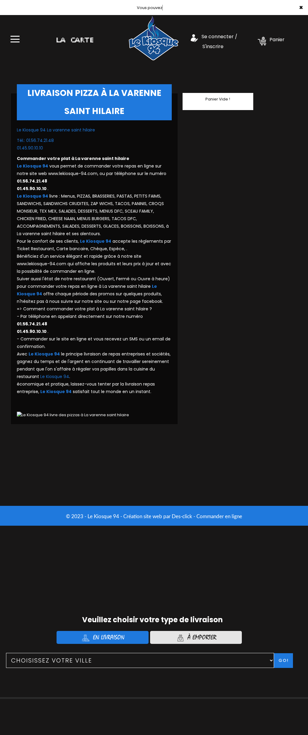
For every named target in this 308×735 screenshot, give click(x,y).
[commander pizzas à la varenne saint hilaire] (154, 37)
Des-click (182, 516)
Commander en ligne (219, 516)
